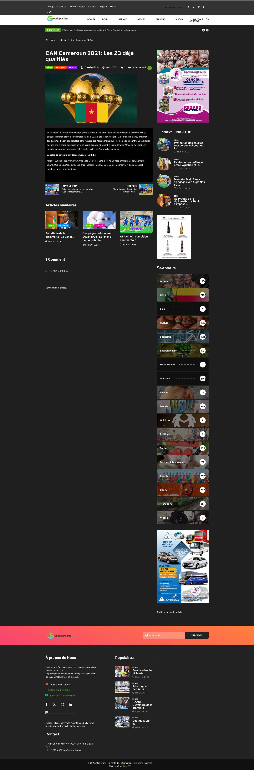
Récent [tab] (167, 132)
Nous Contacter (77, 6)
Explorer (194, 21)
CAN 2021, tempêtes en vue (60, 267)
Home (52, 40)
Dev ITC (127, 766)
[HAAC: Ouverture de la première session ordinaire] (122, 703)
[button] (203, 30)
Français (92, 6)
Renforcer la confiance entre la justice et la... (188, 164)
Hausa (113, 6)
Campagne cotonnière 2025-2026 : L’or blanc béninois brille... (59, 237)
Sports (141, 19)
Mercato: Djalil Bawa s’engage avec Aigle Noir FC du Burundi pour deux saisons (98, 30)
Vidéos (179, 19)
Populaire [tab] (183, 132)
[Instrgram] (199, 7)
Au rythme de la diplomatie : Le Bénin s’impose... (187, 201)
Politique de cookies (56, 6)
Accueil (91, 19)
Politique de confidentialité (170, 612)
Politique (198, 19)
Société (62, 226)
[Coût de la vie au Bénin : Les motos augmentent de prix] (122, 721)
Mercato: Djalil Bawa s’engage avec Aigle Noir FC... (189, 182)
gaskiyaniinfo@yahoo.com (62, 695)
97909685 (65, 690)
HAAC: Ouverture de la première (142, 704)
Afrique (123, 19)
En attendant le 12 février (142, 672)
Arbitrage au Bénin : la (140, 688)
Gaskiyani (60, 67)
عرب (49, 11)
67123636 (53, 690)
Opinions (160, 19)
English (103, 6)
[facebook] (188, 7)
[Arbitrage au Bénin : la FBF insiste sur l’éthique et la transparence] (122, 687)
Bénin (105, 19)
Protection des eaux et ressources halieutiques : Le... (190, 145)
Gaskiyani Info (92, 67)
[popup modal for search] (208, 18)
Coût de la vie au (141, 722)
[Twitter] (193, 7)
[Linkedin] (204, 7)
